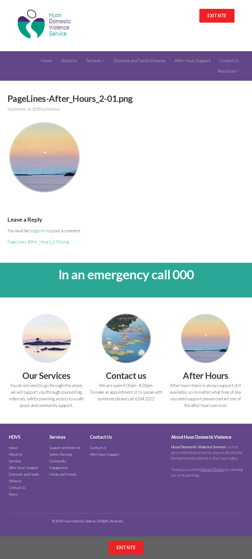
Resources (227, 71)
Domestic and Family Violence (139, 60)
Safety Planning (60, 454)
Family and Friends (63, 474)
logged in (38, 230)
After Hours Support (192, 60)
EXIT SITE (216, 15)
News (13, 494)
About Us (69, 60)
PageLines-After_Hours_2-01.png (38, 241)
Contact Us (229, 60)
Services (94, 60)
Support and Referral (64, 448)
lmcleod (52, 109)
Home (46, 60)
